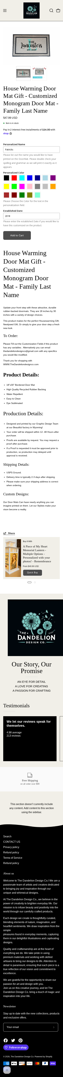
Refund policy (11, 852)
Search (7, 836)
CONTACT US (11, 841)
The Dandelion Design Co (22, 1056)
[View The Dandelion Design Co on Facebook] (5, 1040)
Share (11, 533)
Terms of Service (12, 857)
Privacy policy (11, 847)
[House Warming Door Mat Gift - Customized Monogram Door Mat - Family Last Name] (23, 73)
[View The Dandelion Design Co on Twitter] (13, 1040)
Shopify (49, 1056)
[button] (51, 10)
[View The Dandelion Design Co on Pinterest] (20, 1040)
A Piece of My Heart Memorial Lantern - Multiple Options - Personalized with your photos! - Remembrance (37, 554)
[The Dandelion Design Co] (31, 10)
